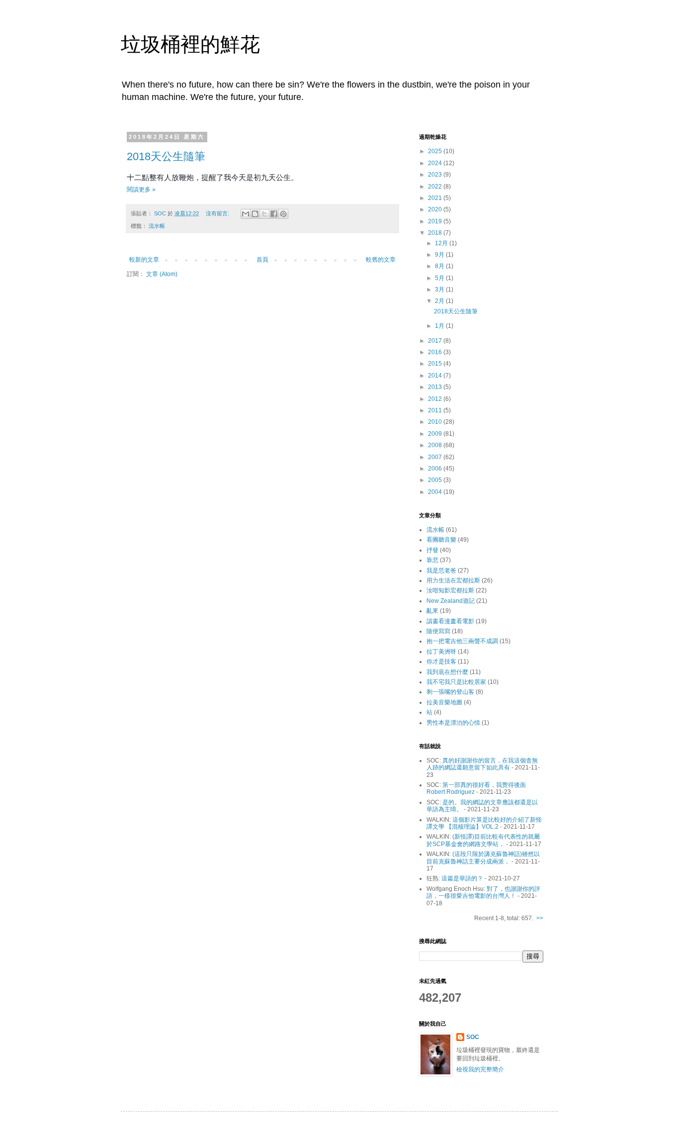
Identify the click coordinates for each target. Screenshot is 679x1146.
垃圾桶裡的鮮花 (190, 44)
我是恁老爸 (441, 570)
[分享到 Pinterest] (283, 214)
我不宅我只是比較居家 (456, 681)
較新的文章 (144, 259)
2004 (435, 491)
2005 (435, 480)
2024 (435, 163)
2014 (435, 375)
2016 (435, 352)
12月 (442, 243)
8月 (440, 266)
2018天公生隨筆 (166, 156)
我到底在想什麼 (447, 671)
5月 (440, 278)
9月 (440, 254)
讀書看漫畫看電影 (450, 621)
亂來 (432, 610)
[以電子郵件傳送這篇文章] (246, 214)
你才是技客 (441, 661)
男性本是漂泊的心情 (453, 722)
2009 (435, 433)
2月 (440, 300)
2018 (435, 232)
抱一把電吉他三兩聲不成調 (462, 641)
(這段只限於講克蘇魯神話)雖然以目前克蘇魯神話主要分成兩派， (483, 857)
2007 (435, 457)
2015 (435, 363)
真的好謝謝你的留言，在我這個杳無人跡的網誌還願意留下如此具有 (482, 764)
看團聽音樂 (441, 539)
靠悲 (432, 560)
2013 (435, 386)
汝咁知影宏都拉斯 (450, 590)
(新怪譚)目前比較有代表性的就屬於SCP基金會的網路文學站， (483, 840)
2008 (435, 445)
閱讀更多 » (141, 189)
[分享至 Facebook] (274, 214)
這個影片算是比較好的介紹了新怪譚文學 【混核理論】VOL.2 (484, 823)
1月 (440, 325)
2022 (435, 186)
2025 (435, 151)
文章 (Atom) (161, 274)
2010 (435, 421)
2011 (435, 410)
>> (539, 918)
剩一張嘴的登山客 (450, 691)
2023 (435, 174)
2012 (435, 398)
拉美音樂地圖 (444, 702)
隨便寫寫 (438, 631)
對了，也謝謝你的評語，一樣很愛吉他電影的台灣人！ (483, 892)
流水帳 (157, 226)
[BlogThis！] (255, 214)
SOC (472, 1037)
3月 (440, 289)
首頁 (262, 259)
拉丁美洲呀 (441, 651)
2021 (435, 197)
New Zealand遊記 (450, 600)
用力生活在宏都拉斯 (453, 580)
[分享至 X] (264, 214)
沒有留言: (218, 213)
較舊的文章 (381, 259)
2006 (435, 468)
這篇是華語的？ (462, 878)
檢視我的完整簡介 (480, 1069)
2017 (435, 340)
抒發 (432, 550)
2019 (435, 221)
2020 (435, 209)
